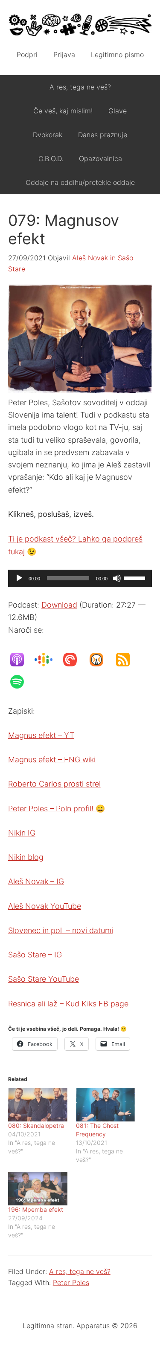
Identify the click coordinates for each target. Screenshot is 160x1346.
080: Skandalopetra (36, 1125)
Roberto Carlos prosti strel (54, 783)
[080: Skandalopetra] (37, 1104)
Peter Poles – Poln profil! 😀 (56, 808)
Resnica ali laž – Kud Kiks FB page (68, 1003)
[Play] (19, 578)
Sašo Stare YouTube (43, 978)
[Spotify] (21, 682)
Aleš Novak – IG (36, 881)
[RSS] (127, 659)
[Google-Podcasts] (48, 659)
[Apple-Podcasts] (21, 659)
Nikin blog (26, 857)
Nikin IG (21, 832)
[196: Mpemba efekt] (37, 1188)
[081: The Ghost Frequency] (105, 1104)
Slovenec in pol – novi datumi (60, 930)
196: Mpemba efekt (35, 1209)
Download (59, 604)
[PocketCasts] (74, 659)
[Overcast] (100, 659)
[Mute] (117, 578)
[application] (80, 578)
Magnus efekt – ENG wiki (52, 759)
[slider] (136, 577)
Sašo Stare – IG (35, 954)
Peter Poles (71, 1282)
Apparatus (80, 25)
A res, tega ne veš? (80, 1271)
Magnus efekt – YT (41, 735)
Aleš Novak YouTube (44, 906)
